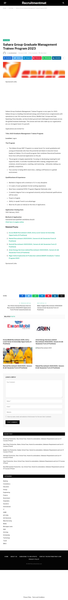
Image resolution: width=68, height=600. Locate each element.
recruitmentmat (12, 53)
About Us (14, 556)
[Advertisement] (34, 23)
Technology (6, 538)
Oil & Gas (6, 40)
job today (5, 515)
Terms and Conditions (38, 597)
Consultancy (6, 484)
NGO (4, 529)
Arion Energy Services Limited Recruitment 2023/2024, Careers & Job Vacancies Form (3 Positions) (49, 342)
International (7, 506)
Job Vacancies (7, 518)
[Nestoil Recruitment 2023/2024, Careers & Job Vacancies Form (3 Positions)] (17, 355)
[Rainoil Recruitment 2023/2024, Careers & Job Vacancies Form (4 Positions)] (50, 355)
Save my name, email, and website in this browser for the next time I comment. (29, 416)
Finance (5, 495)
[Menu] (5, 3)
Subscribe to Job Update (28, 556)
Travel (5, 540)
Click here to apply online (14, 222)
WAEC (5, 543)
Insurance (6, 503)
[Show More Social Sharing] (63, 58)
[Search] (63, 3)
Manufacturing (7, 521)
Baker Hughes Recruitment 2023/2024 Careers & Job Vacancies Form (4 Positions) (49, 307)
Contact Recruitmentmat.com (50, 556)
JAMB (4, 512)
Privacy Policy (34, 559)
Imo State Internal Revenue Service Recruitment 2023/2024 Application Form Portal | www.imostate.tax (19, 307)
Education (6, 486)
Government (6, 498)
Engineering (6, 492)
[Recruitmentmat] (34, 3)
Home (6, 556)
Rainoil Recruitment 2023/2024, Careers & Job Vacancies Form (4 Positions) (50, 367)
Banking (5, 481)
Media (5, 523)
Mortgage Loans (8, 526)
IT (3, 509)
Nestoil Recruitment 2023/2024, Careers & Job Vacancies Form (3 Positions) (17, 367)
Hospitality (6, 501)
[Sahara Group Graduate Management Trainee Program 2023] (34, 70)
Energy (5, 489)
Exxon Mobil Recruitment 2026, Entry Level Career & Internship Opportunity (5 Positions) (17, 342)
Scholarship (6, 535)
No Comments (34, 53)
